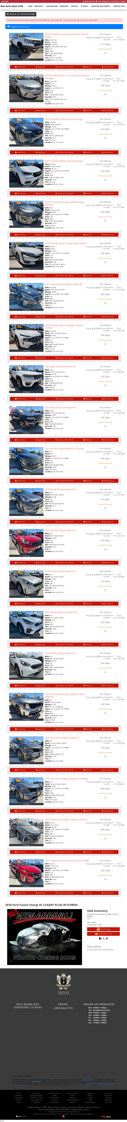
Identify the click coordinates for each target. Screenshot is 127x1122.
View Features (108, 67)
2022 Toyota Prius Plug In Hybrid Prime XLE (66, 819)
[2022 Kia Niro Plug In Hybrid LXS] (26, 624)
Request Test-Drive (54, 1093)
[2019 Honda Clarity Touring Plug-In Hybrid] (26, 255)
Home (30, 6)
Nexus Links (108, 1102)
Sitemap (108, 1098)
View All (18, 1102)
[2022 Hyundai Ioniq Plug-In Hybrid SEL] (26, 296)
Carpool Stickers (54, 1102)
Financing (64, 6)
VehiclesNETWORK (62, 1109)
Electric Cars (18, 1095)
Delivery (54, 1095)
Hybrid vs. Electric (54, 1098)
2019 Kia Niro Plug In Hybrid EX (60, 489)
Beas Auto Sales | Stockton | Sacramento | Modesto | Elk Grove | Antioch (74, 1107)
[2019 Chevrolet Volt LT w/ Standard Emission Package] (26, 87)
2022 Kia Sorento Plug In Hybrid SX (62, 737)
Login (5, 1)
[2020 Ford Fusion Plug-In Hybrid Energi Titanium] (26, 213)
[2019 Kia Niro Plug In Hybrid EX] (26, 501)
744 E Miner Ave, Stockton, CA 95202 (111, 1)
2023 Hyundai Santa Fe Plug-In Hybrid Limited (63, 326)
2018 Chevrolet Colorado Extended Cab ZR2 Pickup (67, 35)
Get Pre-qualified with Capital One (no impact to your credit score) (36, 1098)
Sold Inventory (108, 1095)
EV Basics (84, 6)
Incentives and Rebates (100, 6)
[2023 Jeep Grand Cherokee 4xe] (26, 378)
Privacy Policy (108, 1093)
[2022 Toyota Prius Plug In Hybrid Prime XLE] (26, 831)
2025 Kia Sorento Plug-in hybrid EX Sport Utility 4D (65, 695)
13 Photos (26, 227)
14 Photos (26, 269)
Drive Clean (72, 1098)
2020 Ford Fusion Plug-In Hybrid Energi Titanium (64, 203)
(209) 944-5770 (89, 1)
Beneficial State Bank (72, 1100)
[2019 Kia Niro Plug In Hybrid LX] (26, 542)
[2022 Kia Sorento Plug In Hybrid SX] (26, 749)
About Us (90, 1095)
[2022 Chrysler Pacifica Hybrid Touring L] (26, 131)
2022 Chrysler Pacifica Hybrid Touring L (64, 119)
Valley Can (72, 1102)
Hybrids (18, 1100)
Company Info (119, 6)
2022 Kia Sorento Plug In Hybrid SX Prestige (66, 778)
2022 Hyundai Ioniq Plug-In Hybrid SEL (64, 284)
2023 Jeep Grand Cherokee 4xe (60, 366)
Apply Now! (36, 1102)
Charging (54, 1100)
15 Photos (26, 101)
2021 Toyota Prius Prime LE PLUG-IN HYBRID (67, 860)
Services (74, 6)
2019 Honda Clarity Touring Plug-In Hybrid (66, 243)
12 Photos (26, 60)
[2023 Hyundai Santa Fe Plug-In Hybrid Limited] (26, 337)
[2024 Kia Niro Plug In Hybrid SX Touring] (26, 460)
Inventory (38, 6)
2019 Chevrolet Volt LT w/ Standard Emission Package (67, 77)
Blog (90, 1100)
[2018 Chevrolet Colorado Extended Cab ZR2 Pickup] (26, 46)
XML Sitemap (108, 1100)
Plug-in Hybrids (18, 1098)
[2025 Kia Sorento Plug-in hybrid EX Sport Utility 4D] (26, 706)
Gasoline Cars (52, 6)
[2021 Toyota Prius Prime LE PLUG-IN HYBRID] (26, 872)
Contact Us (90, 1098)
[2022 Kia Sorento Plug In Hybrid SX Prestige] (26, 790)
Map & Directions (90, 1102)
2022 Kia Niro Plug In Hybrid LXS (61, 612)
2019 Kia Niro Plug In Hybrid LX (60, 530)
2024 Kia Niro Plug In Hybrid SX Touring (64, 448)
